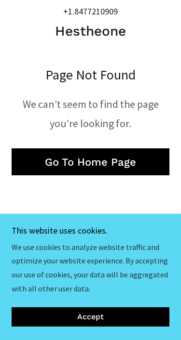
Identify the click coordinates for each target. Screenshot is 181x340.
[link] (90, 31)
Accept (90, 317)
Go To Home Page (90, 162)
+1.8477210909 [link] (90, 11)
